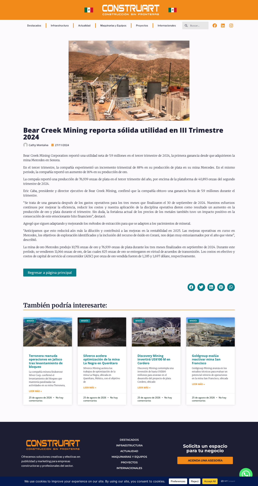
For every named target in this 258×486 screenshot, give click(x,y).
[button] (191, 287)
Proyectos (142, 25)
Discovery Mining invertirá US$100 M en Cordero (153, 359)
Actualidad (84, 25)
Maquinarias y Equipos (113, 25)
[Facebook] (214, 25)
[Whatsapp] (246, 474)
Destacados (34, 25)
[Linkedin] (223, 25)
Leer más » (35, 391)
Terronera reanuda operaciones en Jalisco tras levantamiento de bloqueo (46, 361)
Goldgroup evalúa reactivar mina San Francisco (206, 359)
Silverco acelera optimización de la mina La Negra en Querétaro (101, 359)
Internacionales (167, 25)
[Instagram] (231, 25)
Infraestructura (60, 25)
